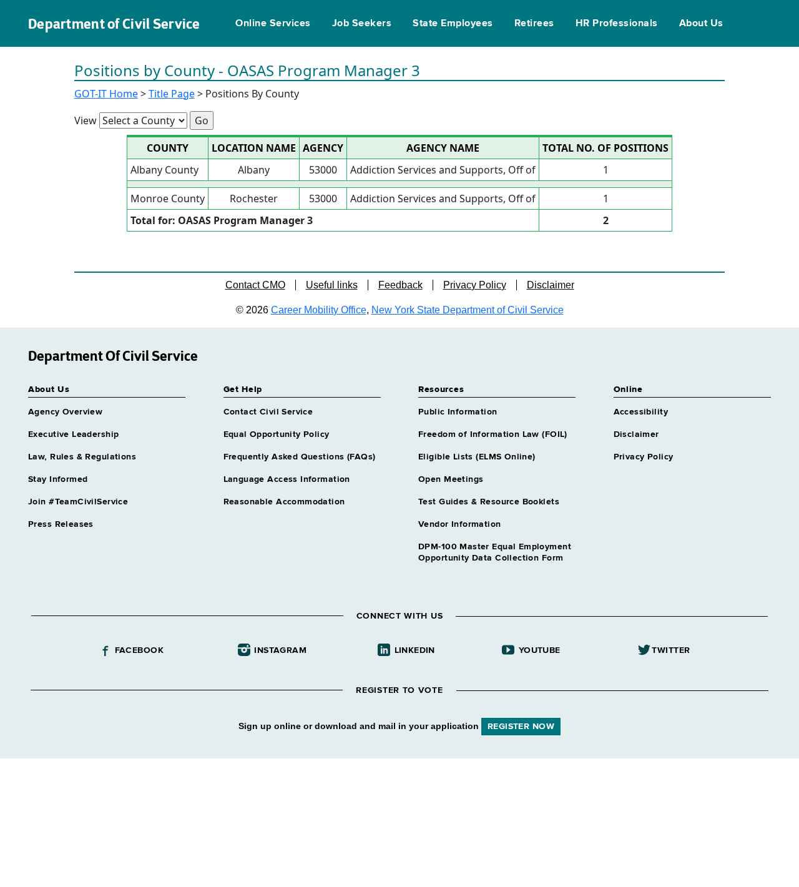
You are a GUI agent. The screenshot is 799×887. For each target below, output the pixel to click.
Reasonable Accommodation (284, 501)
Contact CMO (255, 285)
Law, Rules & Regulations (82, 457)
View (85, 120)
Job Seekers (361, 24)
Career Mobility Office (318, 310)
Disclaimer (550, 285)
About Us (701, 24)
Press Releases (61, 524)
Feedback (400, 285)
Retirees (534, 24)
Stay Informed (57, 479)
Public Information (458, 412)
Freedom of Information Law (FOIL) (492, 434)
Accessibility (641, 412)
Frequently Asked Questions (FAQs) (299, 457)
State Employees (453, 24)
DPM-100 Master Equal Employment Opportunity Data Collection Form (494, 552)
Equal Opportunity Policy (276, 434)
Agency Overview (65, 412)
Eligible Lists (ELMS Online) (477, 457)
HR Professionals (617, 24)
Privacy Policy (474, 285)
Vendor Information (459, 524)
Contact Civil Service (268, 412)
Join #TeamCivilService (78, 501)
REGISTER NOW (521, 726)
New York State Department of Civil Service (467, 310)
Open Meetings (450, 479)
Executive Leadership (73, 434)
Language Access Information (286, 479)
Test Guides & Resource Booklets (488, 501)
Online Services (272, 24)
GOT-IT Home (106, 93)
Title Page (172, 93)
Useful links (332, 285)
